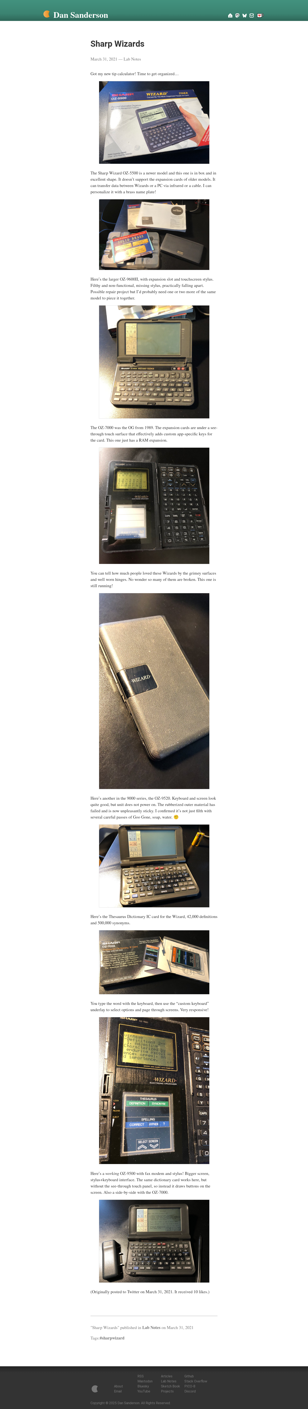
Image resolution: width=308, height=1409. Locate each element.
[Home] (46, 14)
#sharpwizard (112, 1338)
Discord (190, 1391)
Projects (167, 1391)
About (118, 1386)
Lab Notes (132, 59)
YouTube (143, 1391)
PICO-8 (189, 1386)
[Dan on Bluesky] (244, 16)
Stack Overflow (195, 1381)
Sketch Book (170, 1386)
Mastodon (145, 1381)
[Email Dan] (252, 16)
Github (189, 1376)
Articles (166, 1376)
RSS (140, 1376)
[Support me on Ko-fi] (260, 16)
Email (118, 1391)
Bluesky (143, 1386)
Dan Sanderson (80, 14)
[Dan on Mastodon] (237, 16)
